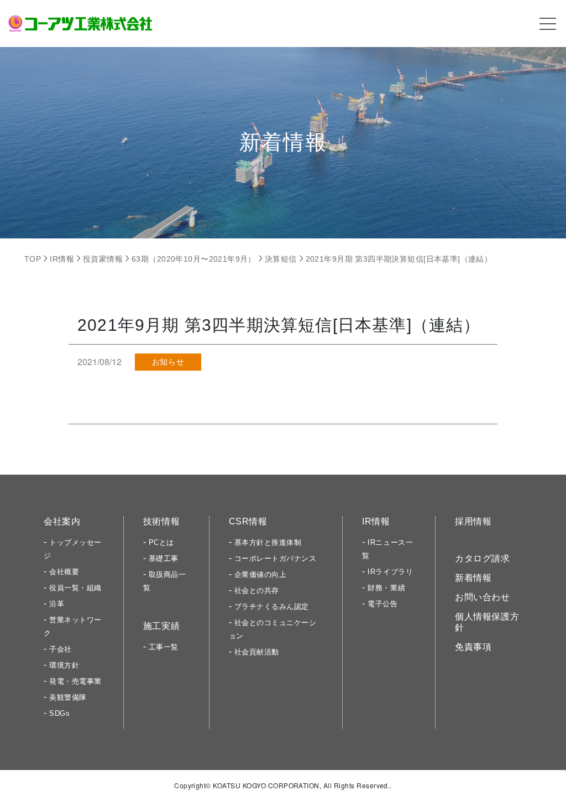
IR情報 (376, 521)
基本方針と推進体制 (268, 542)
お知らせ (168, 361)
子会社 (60, 649)
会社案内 (62, 521)
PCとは (161, 542)
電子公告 (382, 604)
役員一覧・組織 (75, 588)
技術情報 (161, 521)
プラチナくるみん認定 (271, 606)
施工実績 (161, 626)
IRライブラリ (390, 572)
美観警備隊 (68, 697)
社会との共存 (256, 590)
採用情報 (473, 521)
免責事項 (473, 647)
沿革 (56, 604)
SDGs (59, 713)
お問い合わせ (482, 597)
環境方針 (64, 665)
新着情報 (473, 577)
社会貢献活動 (256, 652)
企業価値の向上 (260, 574)
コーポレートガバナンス (275, 558)
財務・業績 (386, 588)
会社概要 (64, 572)
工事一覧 (164, 647)
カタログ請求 (482, 558)
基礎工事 (164, 558)
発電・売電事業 (75, 681)
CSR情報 (248, 521)
